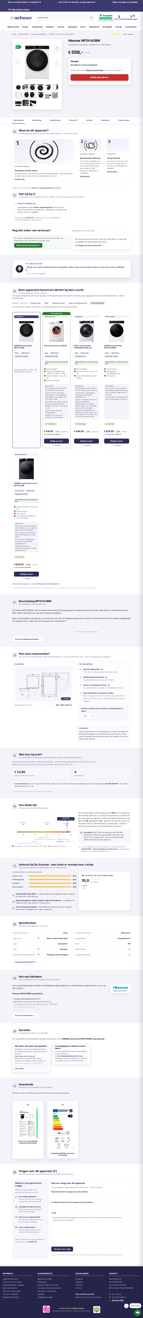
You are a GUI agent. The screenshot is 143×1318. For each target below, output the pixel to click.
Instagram (79, 1282)
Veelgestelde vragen (45, 1297)
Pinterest (79, 1285)
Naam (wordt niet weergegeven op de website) (69, 1192)
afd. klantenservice (119, 1297)
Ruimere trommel (59, 303)
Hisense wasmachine (94, 70)
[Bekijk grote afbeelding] (56, 47)
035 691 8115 (29, 218)
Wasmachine (13, 27)
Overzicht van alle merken (12, 1282)
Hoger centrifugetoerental (78, 303)
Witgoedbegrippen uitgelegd (13, 1285)
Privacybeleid (91, 1255)
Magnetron (94, 27)
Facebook (79, 1279)
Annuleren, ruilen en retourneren (49, 1288)
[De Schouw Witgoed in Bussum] (21, 18)
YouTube (79, 1288)
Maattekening (55, 120)
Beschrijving (37, 120)
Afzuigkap (107, 27)
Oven (82, 27)
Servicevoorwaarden (105, 1255)
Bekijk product (56, 441)
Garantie (89, 120)
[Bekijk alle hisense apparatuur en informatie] (121, 988)
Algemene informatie (10, 1279)
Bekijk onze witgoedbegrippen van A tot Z (46, 188)
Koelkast (50, 27)
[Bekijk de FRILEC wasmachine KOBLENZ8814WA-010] (86, 331)
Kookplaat (72, 27)
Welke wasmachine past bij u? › (28, 245)
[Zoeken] (91, 17)
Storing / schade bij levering (48, 1285)
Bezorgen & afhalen (45, 1279)
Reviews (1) (73, 120)
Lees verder (19, 1068)
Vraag (53, 1213)
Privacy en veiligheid (10, 1294)
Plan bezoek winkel (20, 9)
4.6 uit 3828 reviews (105, 21)
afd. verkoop (116, 1294)
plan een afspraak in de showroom (105, 849)
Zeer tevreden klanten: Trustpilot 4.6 (24, 2)
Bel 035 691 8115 (111, 784)
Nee (85, 716)
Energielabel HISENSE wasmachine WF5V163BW (63, 1154)
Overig (118, 27)
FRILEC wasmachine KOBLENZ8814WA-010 (83, 347)
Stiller (46, 303)
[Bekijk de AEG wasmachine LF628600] (56, 331)
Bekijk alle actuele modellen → (49, 584)
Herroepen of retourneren (47, 1291)
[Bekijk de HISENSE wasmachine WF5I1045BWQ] (116, 331)
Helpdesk (41, 1294)
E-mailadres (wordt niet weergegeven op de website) (72, 1202)
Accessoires (131, 27)
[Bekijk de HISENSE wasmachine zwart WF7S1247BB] (26, 469)
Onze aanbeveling (97, 303)
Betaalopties (42, 1282)
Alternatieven (19, 120)
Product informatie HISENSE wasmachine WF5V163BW (28, 1142)
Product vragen (124, 120)
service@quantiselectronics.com (70, 1056)
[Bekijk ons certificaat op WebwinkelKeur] (46, 1310)
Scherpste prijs (35, 303)
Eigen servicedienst (10, 1288)
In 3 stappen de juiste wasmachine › (88, 245)
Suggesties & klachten (11, 1297)
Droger (25, 27)
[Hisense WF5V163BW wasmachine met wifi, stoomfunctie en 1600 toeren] (18, 88)
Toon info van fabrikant (24, 1015)
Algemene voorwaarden (11, 1291)
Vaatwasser (37, 27)
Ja (92, 716)
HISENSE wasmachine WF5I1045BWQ (113, 347)
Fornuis (60, 27)
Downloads (105, 120)
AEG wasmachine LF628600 (55, 346)
